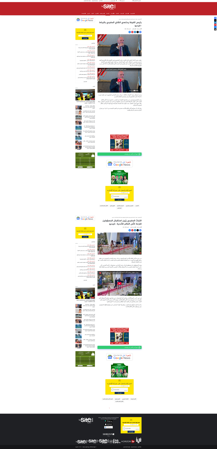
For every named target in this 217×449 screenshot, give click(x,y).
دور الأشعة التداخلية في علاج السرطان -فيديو (90, 136)
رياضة (107, 13)
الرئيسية (132, 13)
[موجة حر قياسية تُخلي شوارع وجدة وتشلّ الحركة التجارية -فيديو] (78, 132)
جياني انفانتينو (120, 206)
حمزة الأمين (133, 29)
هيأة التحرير (139, 447)
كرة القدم (119, 208)
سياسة (121, 13)
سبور (88, 13)
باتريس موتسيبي (129, 206)
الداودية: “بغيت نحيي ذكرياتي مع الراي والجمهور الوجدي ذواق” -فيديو (89, 111)
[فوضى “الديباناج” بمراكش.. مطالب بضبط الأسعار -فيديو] (78, 143)
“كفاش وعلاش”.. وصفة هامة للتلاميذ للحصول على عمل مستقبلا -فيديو (89, 107)
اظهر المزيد (85, 81)
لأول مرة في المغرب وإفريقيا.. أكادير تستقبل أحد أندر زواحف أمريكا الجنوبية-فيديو (89, 117)
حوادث (112, 13)
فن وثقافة (102, 13)
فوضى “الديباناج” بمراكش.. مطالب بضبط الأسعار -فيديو (89, 141)
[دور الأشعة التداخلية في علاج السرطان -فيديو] (78, 138)
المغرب (136, 206)
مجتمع (126, 13)
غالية (92, 13)
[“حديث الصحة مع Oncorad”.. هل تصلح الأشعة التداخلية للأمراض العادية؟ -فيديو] (78, 127)
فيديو (96, 13)
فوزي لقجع (112, 206)
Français (83, 13)
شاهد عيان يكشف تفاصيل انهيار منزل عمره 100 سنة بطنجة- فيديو (89, 121)
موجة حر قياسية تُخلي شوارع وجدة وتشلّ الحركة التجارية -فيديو (89, 131)
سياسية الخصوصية (134, 447)
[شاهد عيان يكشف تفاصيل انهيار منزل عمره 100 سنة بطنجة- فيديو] (78, 122)
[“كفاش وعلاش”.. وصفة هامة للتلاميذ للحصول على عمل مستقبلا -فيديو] (78, 107)
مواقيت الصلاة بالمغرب (126, 447)
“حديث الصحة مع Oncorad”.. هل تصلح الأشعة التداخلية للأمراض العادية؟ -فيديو (89, 127)
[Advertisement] (119, 120)
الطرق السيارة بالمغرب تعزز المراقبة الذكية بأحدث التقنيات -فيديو (86, 102)
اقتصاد (117, 13)
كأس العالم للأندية (103, 206)
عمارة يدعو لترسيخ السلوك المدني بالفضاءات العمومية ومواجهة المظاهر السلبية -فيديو (89, 147)
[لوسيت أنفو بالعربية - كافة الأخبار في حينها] (108, 7)
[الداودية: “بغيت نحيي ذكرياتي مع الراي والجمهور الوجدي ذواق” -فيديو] (78, 112)
